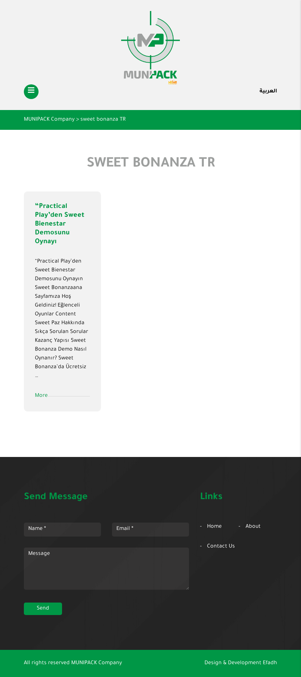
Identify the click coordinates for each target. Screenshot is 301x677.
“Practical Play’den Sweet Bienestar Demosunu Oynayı (59, 224)
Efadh (270, 663)
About (253, 527)
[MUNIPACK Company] (150, 47)
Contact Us (221, 547)
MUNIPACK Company (96, 663)
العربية (268, 92)
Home (214, 527)
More (41, 396)
